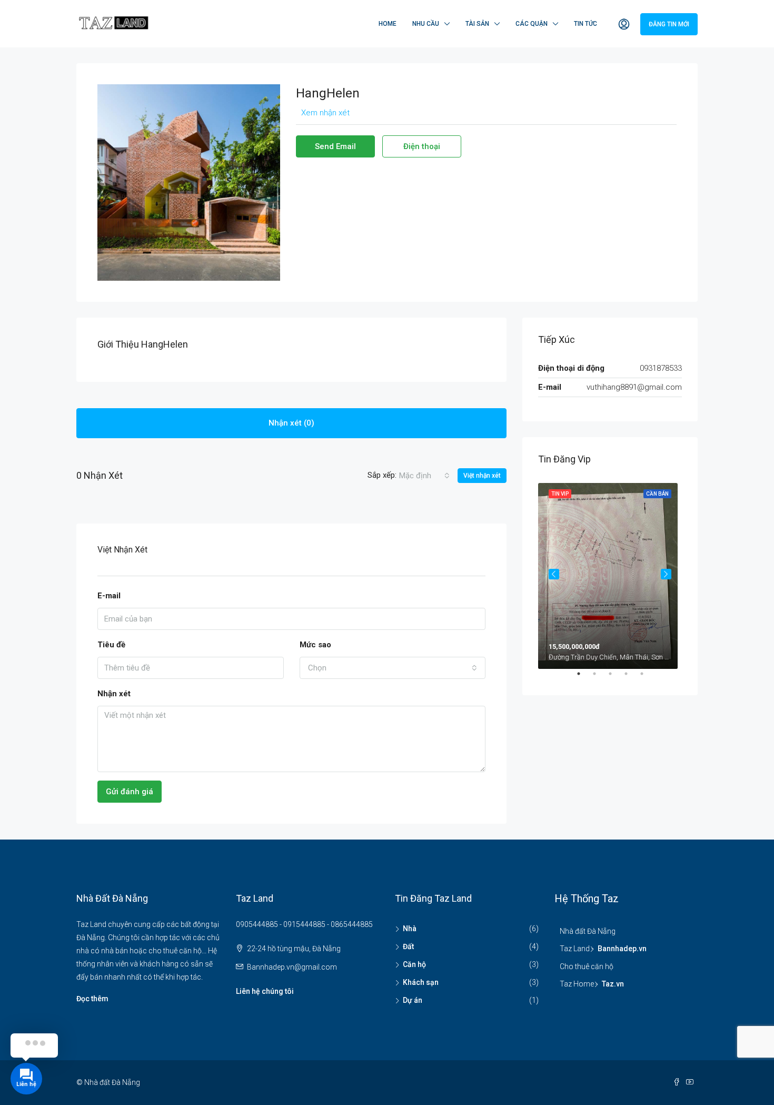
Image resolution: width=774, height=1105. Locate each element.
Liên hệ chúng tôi (265, 991)
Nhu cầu (425, 23)
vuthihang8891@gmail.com (634, 387)
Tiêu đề (111, 644)
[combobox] (424, 476)
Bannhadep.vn (622, 948)
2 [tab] (599, 678)
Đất (408, 946)
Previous (554, 574)
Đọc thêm (92, 998)
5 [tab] (647, 678)
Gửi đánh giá (129, 791)
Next (666, 574)
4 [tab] (631, 678)
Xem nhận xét (325, 112)
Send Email (335, 146)
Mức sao (315, 644)
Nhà (409, 928)
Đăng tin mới (669, 24)
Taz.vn (613, 984)
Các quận (531, 23)
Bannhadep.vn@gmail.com (292, 967)
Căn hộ (414, 964)
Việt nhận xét (482, 475)
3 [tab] (615, 678)
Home (387, 23)
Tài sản (477, 23)
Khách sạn (421, 982)
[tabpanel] (610, 574)
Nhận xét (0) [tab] (291, 423)
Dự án (412, 1000)
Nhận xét (114, 693)
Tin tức (585, 23)
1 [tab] (584, 678)
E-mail (109, 595)
